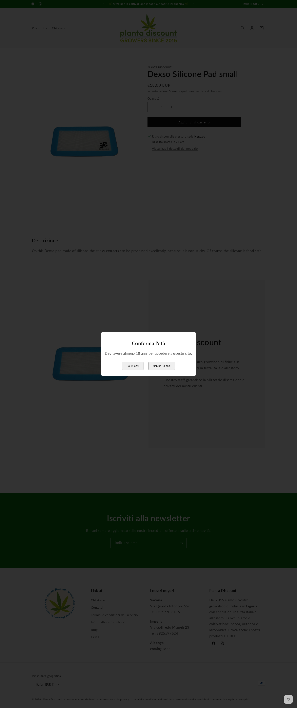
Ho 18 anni (132, 365)
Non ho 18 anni (162, 365)
